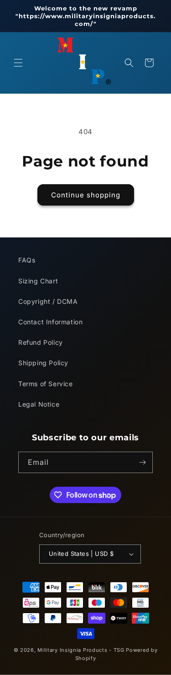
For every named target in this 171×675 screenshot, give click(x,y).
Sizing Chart (38, 281)
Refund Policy (40, 342)
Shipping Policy (43, 363)
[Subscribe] (142, 462)
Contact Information (50, 322)
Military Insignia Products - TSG (80, 650)
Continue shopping (85, 195)
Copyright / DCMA (48, 301)
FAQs (26, 260)
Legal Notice (38, 404)
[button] (18, 63)
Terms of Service (45, 384)
